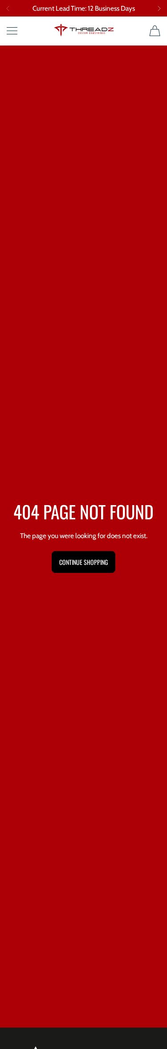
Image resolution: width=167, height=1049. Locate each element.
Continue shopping (83, 562)
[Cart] (154, 30)
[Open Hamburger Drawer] (12, 30)
